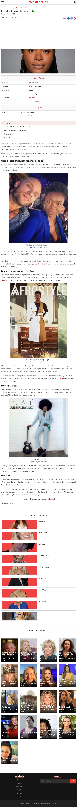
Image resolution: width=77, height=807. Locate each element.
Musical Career (9, 134)
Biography (19, 786)
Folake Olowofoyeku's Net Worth (15, 130)
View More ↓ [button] (38, 101)
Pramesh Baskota (27, 735)
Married (19, 783)
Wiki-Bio (7, 137)
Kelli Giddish (42, 264)
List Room (19, 793)
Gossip (19, 790)
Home (19, 780)
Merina (24, 658)
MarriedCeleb (38, 2)
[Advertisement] (38, 35)
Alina (4, 658)
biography (11, 8)
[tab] (38, 123)
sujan (18, 17)
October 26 (32, 82)
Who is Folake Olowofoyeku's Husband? (17, 127)
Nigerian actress (7, 503)
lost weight (60, 379)
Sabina (63, 735)
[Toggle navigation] (3, 2)
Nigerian (32, 97)
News (19, 797)
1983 (37, 82)
